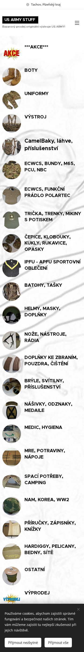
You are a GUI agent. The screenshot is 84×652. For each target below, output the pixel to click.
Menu (77, 22)
